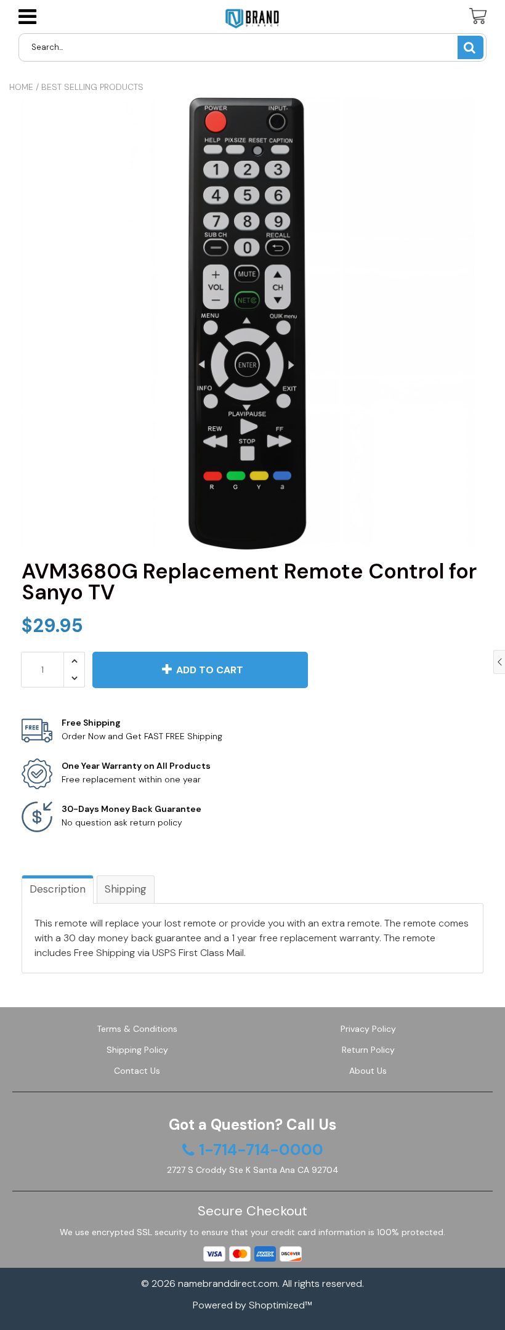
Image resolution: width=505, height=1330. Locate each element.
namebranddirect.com (228, 1283)
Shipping (126, 889)
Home (21, 86)
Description (58, 889)
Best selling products (92, 86)
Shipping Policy (137, 1049)
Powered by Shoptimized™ (252, 1305)
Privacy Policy (368, 1028)
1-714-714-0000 (261, 1150)
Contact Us (137, 1070)
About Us (368, 1070)
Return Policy (368, 1049)
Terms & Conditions (137, 1028)
